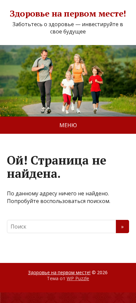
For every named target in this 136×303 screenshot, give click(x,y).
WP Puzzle (78, 278)
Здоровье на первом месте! (68, 13)
